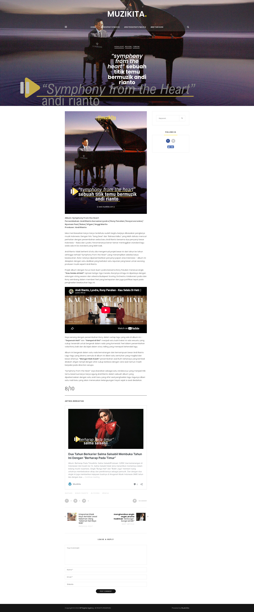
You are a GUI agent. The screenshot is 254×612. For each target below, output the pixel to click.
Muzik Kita (185, 608)
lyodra (95, 493)
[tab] (168, 141)
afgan (69, 493)
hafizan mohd (136, 88)
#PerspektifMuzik (110, 27)
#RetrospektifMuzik (135, 27)
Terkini (136, 47)
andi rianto (82, 493)
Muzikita (127, 13)
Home (93, 27)
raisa (106, 493)
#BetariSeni (157, 27)
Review (128, 47)
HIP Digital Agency (86, 608)
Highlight (119, 47)
